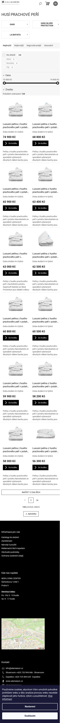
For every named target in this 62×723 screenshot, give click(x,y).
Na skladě (13, 55)
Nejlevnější (19, 45)
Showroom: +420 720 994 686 (19, 672)
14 (37, 500)
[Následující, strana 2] (31, 500)
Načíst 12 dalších (31, 492)
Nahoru (32, 514)
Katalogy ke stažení (10, 537)
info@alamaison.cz (14, 668)
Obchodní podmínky (10, 552)
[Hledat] (40, 4)
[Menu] (55, 4)
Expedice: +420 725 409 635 (18, 677)
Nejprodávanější (34, 45)
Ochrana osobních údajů (12, 556)
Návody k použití (8, 545)
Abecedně (48, 45)
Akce (10, 59)
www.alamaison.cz (14, 681)
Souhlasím (30, 715)
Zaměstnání (6, 541)
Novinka (11, 63)
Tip (9, 67)
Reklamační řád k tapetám (13, 548)
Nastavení (30, 706)
